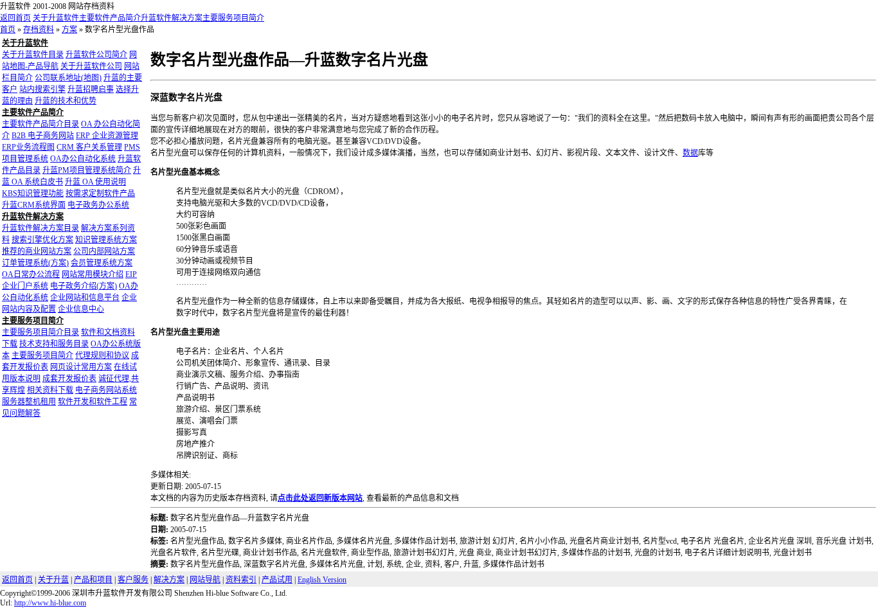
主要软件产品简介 (110, 17)
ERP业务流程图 (28, 147)
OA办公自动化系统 (83, 158)
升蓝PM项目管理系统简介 (86, 170)
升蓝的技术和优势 (65, 100)
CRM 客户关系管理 (89, 147)
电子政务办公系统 (98, 205)
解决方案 (169, 579)
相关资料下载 (50, 390)
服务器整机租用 (29, 401)
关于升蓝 (53, 579)
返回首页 (15, 17)
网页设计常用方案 (81, 366)
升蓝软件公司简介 (96, 54)
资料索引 (241, 579)
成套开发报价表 (69, 378)
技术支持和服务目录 (54, 343)
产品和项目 (93, 579)
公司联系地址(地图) (68, 77)
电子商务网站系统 (106, 390)
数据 (690, 152)
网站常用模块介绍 (92, 274)
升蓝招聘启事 (90, 89)
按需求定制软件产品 (100, 193)
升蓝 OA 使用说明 (95, 181)
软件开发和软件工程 (92, 401)
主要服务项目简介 (233, 17)
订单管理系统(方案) (35, 262)
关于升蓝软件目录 (33, 54)
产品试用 (277, 579)
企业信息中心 (81, 309)
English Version (322, 579)
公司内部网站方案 (104, 251)
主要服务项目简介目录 (40, 332)
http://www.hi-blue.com (50, 602)
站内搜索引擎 (42, 89)
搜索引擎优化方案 (42, 239)
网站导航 (205, 579)
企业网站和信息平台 (85, 297)
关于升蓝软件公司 (91, 66)
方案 (69, 29)
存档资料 (38, 29)
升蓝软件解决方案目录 (40, 228)
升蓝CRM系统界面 (34, 205)
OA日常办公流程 (31, 274)
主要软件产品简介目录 (40, 124)
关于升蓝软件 (56, 17)
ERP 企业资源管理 (107, 135)
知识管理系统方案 (106, 239)
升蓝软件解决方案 (171, 17)
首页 (7, 29)
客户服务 (133, 579)
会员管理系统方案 (101, 262)
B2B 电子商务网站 (43, 135)
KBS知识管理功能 (33, 193)
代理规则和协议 (102, 355)
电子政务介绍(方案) (83, 286)
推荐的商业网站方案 (36, 251)
